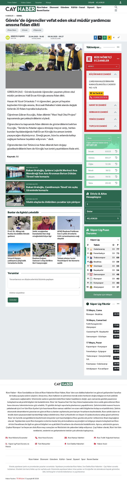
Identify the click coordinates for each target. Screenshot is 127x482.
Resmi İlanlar (43, 10)
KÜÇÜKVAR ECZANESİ (100, 74)
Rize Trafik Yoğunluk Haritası (108, 438)
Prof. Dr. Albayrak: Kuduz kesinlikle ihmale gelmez (18, 233)
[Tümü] (118, 47)
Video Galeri (26, 2)
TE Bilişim (20, 479)
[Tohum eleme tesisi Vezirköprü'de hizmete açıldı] (68, 250)
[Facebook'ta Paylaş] (95, 38)
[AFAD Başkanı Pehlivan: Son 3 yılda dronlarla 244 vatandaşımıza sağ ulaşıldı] (68, 223)
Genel (19, 16)
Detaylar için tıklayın (103, 295)
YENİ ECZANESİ (97, 119)
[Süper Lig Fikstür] (118, 304)
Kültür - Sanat (78, 7)
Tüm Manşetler (44, 444)
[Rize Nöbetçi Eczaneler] (118, 59)
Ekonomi (54, 7)
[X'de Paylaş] (100, 38)
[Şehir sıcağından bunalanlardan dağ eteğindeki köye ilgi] (43, 223)
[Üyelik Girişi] (119, 2)
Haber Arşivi (102, 444)
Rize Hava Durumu (45, 438)
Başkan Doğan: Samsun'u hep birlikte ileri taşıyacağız (42, 260)
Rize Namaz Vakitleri (76, 438)
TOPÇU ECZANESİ (98, 126)
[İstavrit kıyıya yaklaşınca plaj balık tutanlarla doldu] (19, 250)
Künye (48, 2)
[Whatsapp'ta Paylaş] (104, 38)
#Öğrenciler (37, 30)
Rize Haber (42, 7)
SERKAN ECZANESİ (98, 112)
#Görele (24, 30)
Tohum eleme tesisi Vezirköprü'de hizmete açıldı (68, 260)
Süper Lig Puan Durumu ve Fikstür (17, 445)
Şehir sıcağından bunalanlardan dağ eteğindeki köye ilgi (41, 233)
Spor (99, 7)
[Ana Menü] (116, 10)
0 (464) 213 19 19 (100, 97)
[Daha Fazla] (109, 38)
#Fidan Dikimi (11, 30)
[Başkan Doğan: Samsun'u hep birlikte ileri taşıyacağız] (43, 250)
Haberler (9, 16)
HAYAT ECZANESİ (97, 105)
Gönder (13, 300)
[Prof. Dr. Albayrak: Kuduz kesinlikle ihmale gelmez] (19, 223)
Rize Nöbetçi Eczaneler (18, 438)
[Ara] (116, 7)
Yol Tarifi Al (97, 93)
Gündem (65, 7)
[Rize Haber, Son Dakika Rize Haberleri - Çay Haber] (21, 9)
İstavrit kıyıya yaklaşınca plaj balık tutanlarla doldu (17, 260)
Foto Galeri (12, 2)
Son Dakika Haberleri (75, 444)
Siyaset (91, 7)
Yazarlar (38, 2)
